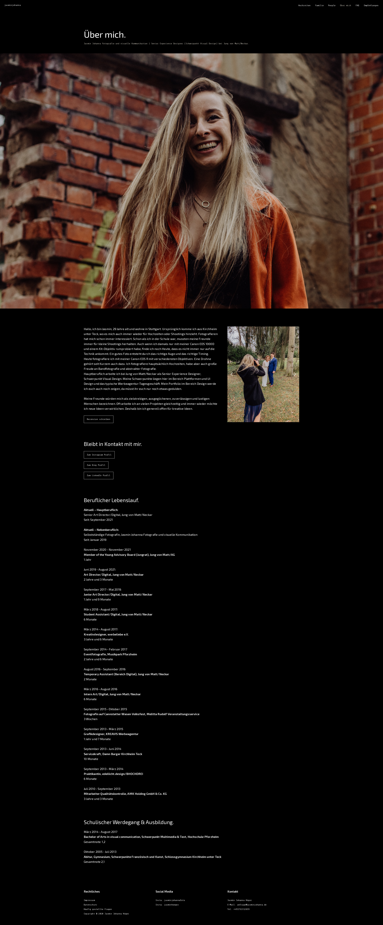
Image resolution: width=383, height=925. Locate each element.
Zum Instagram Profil (99, 455)
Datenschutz (90, 905)
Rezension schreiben (98, 419)
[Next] (294, 374)
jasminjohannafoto (174, 900)
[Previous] (232, 374)
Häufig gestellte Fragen (98, 909)
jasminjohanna (12, 5)
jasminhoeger (171, 905)
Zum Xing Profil (96, 465)
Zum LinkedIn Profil (98, 475)
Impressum (89, 900)
